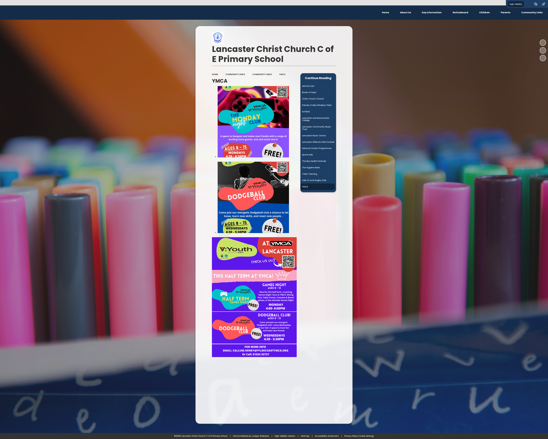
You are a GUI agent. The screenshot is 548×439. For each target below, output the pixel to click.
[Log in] (543, 4)
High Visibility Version (285, 436)
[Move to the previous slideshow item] (543, 50)
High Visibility (516, 4)
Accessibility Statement (327, 436)
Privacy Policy (351, 436)
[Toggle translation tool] (536, 4)
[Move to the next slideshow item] (543, 58)
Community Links (235, 74)
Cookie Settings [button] (366, 436)
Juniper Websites (260, 436)
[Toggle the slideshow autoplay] (543, 43)
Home (215, 74)
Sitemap (305, 436)
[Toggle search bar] (528, 4)
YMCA (282, 74)
